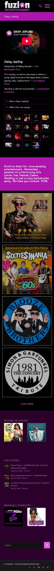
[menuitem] (39, 6)
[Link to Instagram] (34, 567)
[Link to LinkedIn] (43, 567)
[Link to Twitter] (47, 567)
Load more (27, 404)
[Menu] (46, 6)
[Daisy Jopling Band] (17, 117)
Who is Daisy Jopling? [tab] (19, 101)
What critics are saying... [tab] (20, 107)
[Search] (39, 6)
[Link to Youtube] (38, 567)
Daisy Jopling (11, 16)
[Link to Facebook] (29, 567)
